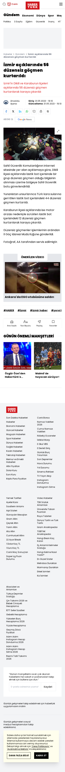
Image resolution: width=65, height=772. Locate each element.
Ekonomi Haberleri (15, 426)
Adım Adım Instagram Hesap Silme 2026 (15, 649)
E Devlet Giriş (43, 448)
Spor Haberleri (13, 438)
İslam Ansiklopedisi (47, 527)
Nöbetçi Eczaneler (46, 435)
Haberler (7, 54)
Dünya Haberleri (14, 442)
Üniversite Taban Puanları (46, 510)
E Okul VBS (42, 444)
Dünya (40, 15)
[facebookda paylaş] (6, 111)
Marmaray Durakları (47, 567)
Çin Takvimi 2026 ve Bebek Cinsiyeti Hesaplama (16, 603)
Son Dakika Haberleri (17, 417)
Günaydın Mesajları (16, 514)
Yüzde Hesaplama (16, 625)
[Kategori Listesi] (61, 4)
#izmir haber (39, 310)
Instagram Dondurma (43, 481)
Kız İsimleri (42, 575)
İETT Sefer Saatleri (15, 610)
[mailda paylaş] (34, 111)
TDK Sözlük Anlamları (42, 503)
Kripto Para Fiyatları (16, 478)
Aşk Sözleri (11, 510)
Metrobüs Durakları (47, 563)
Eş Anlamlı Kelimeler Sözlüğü (47, 546)
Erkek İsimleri (43, 571)
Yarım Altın (12, 527)
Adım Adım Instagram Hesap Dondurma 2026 (15, 639)
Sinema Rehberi (45, 471)
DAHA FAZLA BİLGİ (19, 755)
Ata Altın (10, 531)
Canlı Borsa (43, 417)
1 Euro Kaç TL (12, 547)
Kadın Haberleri (14, 450)
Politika (7, 21)
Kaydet (48, 687)
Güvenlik (40, 21)
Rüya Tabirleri (44, 516)
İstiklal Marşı (43, 439)
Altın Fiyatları (13, 466)
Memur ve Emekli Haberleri (15, 461)
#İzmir (22, 310)
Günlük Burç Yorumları (43, 454)
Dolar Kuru (11, 470)
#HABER (8, 310)
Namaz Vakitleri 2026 (45, 423)
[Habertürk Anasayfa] (33, 4)
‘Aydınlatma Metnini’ (18, 749)
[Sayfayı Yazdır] (41, 111)
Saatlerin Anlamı (15, 506)
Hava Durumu (44, 463)
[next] (60, 361)
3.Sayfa (18, 21)
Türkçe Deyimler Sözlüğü (14, 595)
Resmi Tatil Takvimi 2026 (16, 657)
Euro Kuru (11, 474)
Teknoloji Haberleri (15, 455)
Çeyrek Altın (12, 523)
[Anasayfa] (11, 410)
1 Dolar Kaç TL (13, 543)
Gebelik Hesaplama (16, 614)
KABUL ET (41, 755)
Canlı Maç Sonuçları (17, 552)
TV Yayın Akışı (44, 475)
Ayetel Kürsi (12, 502)
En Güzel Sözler (45, 559)
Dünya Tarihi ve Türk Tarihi (47, 521)
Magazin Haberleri (15, 434)
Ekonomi (28, 15)
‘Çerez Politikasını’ (40, 746)
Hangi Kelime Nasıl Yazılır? (47, 553)
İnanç (51, 21)
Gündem (11, 14)
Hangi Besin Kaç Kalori (45, 539)
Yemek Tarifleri (13, 498)
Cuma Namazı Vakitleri (45, 430)
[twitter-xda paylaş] (13, 111)
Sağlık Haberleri (14, 446)
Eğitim (29, 21)
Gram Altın (12, 518)
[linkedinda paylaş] (20, 111)
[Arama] (4, 4)
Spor (51, 15)
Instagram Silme (46, 487)
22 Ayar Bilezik (13, 539)
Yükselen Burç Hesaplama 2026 (15, 620)
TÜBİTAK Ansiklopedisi (44, 533)
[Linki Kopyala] (48, 111)
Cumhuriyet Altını (15, 535)
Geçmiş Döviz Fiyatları (13, 631)
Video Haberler (44, 498)
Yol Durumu (43, 467)
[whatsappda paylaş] (27, 111)
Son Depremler (44, 459)
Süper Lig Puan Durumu (14, 558)
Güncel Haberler (14, 430)
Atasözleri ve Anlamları (12, 588)
